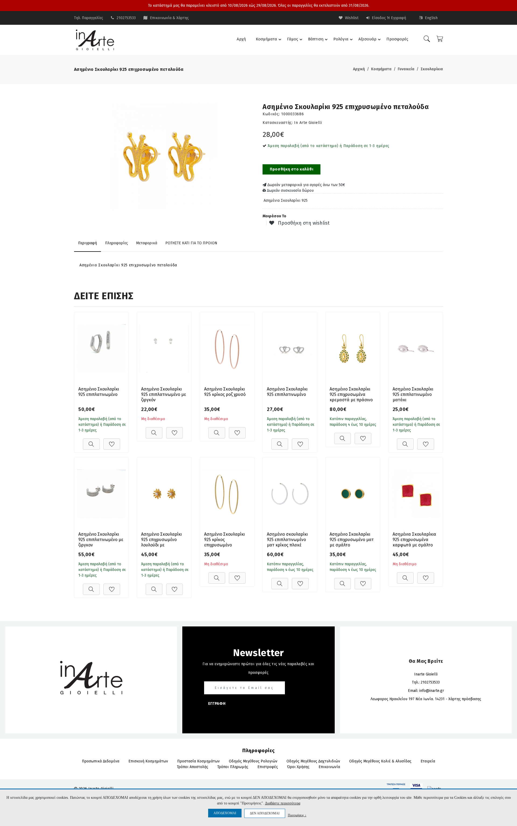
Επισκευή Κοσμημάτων (148, 761)
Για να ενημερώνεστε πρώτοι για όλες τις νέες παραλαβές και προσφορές (258, 668)
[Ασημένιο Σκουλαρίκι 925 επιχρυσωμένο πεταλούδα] (164, 157)
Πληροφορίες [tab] (116, 243)
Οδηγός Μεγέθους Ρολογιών (253, 761)
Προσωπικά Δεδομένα (100, 761)
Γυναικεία (406, 69)
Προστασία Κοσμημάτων (198, 761)
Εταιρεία (428, 761)
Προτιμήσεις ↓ (297, 815)
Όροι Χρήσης (298, 767)
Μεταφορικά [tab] (146, 243)
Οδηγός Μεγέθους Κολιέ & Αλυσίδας (380, 761)
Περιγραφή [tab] (87, 243)
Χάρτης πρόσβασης (464, 699)
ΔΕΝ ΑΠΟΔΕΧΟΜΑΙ (265, 813)
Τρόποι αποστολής (192, 767)
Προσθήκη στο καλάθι (291, 169)
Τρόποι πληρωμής (232, 767)
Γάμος (292, 39)
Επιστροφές (267, 767)
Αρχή (241, 39)
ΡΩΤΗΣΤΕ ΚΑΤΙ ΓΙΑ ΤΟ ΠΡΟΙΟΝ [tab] (191, 243)
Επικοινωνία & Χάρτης (169, 18)
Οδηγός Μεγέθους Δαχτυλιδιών (313, 761)
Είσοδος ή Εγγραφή (388, 18)
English (431, 18)
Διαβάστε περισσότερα (282, 803)
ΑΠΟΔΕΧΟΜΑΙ (225, 813)
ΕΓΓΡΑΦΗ (217, 703)
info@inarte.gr (431, 690)
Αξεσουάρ (367, 39)
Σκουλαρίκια (432, 69)
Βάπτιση (315, 39)
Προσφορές (397, 39)
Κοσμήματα (266, 39)
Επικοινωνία (329, 767)
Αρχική (359, 69)
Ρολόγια (340, 39)
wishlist (351, 18)
